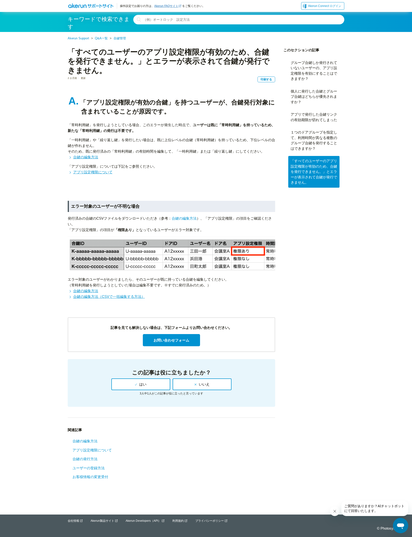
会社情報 (73, 520)
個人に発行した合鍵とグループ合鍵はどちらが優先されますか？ (314, 96)
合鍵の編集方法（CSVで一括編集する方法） (109, 296)
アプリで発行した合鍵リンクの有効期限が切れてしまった (314, 117)
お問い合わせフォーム (171, 340)
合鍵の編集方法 (85, 157)
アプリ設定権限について (93, 172)
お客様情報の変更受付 (90, 477)
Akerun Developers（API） (143, 520)
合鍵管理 (119, 38)
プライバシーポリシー (209, 520)
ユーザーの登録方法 (88, 468)
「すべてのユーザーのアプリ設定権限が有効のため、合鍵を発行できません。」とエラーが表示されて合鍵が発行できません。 (314, 171)
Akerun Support (78, 38)
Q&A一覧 (101, 38)
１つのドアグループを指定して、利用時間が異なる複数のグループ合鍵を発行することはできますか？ (314, 140)
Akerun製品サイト (102, 520)
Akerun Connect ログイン (324, 6)
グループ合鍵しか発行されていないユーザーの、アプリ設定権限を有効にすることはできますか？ (314, 71)
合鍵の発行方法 (85, 459)
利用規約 (178, 520)
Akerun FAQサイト (166, 6)
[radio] (140, 384)
